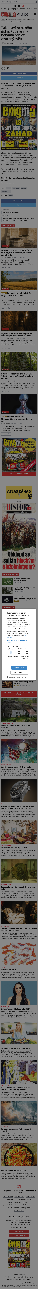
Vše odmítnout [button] (19, 672)
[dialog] (19, 644)
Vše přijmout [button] (19, 668)
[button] (19, 641)
